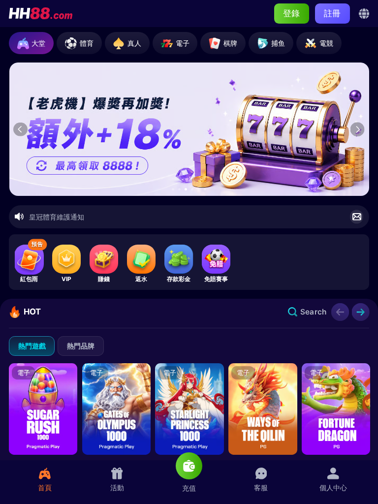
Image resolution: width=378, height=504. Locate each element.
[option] (189, 129)
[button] (173, 189)
